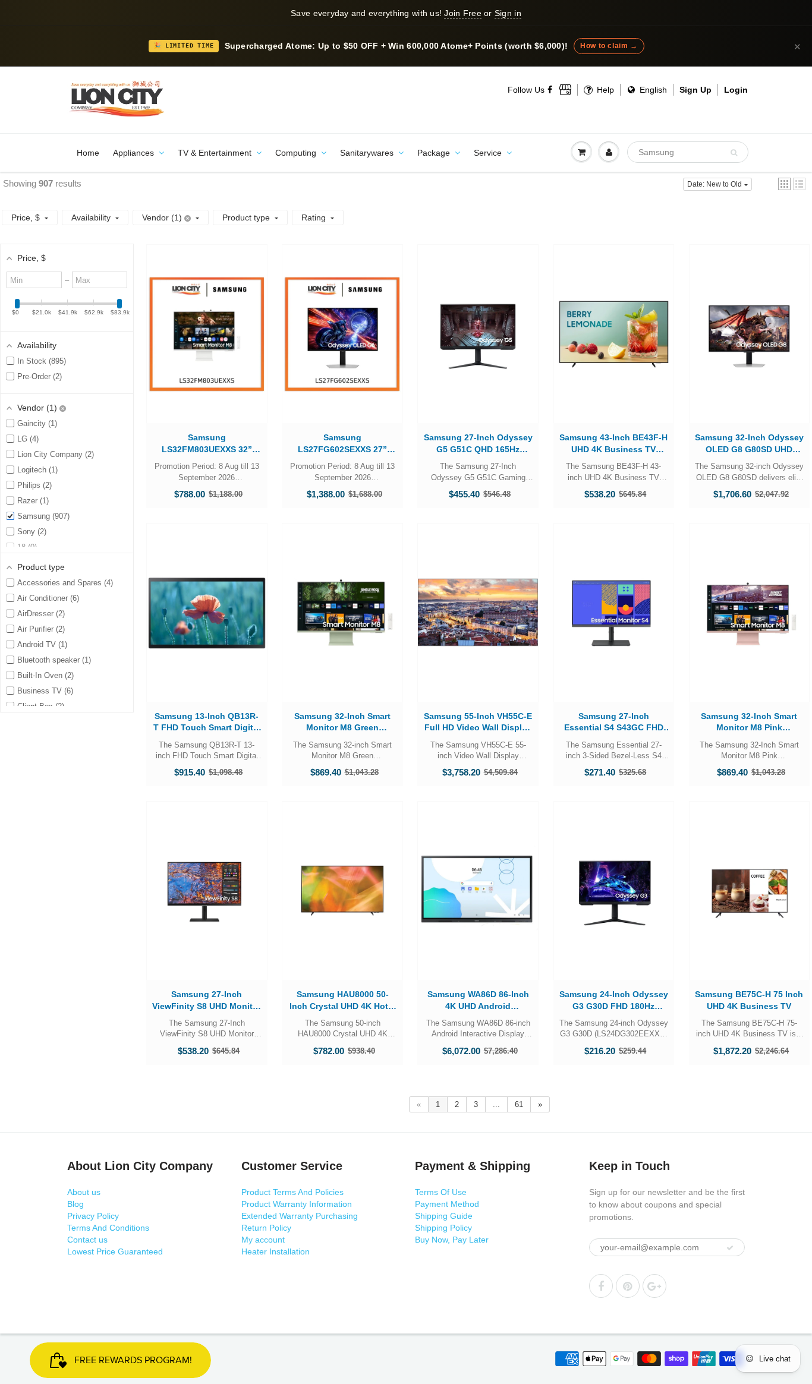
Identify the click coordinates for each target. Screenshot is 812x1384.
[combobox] (687, 152)
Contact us (87, 1239)
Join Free (462, 13)
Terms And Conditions (108, 1227)
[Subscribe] (730, 1247)
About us (83, 1192)
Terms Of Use (441, 1192)
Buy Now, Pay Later (452, 1239)
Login (736, 89)
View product (206, 346)
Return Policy (266, 1227)
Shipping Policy (443, 1227)
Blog (75, 1204)
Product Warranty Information (296, 1204)
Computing (295, 152)
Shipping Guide (444, 1216)
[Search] (734, 152)
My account (263, 1239)
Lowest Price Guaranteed (115, 1251)
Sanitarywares (367, 152)
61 (519, 1104)
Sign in (508, 13)
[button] (784, 184)
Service (488, 152)
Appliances (133, 152)
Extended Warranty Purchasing (299, 1216)
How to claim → (608, 46)
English (652, 89)
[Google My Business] (565, 90)
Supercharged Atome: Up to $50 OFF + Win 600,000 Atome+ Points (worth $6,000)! (396, 46)
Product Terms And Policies (292, 1192)
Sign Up (695, 89)
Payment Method (447, 1204)
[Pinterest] (628, 1286)
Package (433, 152)
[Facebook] (550, 90)
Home (88, 152)
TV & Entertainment (214, 152)
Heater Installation (275, 1251)
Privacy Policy (93, 1216)
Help (604, 89)
